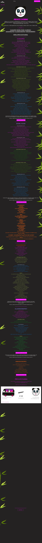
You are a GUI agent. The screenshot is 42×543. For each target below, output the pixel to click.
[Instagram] (22, 396)
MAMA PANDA (23, 382)
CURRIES (28, 30)
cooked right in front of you (23, 23)
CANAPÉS (13, 30)
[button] (21, 299)
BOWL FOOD (20, 30)
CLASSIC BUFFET (20, 31)
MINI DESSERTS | (30, 31)
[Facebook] (20, 396)
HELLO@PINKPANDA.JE (23, 384)
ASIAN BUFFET (10, 31)
